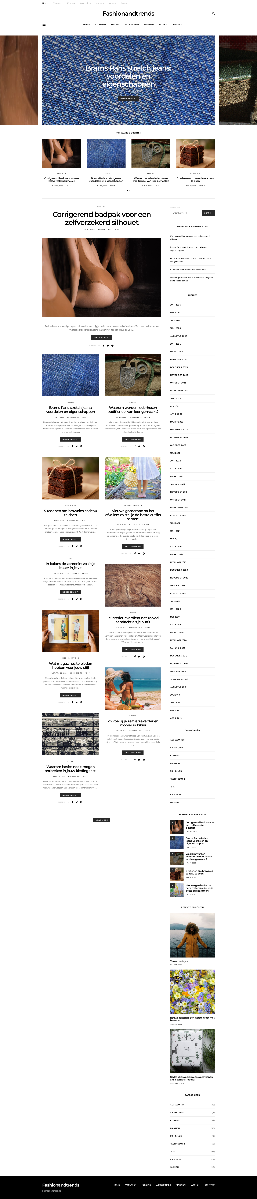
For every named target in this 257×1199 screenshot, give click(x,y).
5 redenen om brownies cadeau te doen (195, 179)
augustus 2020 (178, 593)
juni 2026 (175, 305)
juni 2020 (175, 609)
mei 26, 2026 (191, 186)
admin (135, 92)
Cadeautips (195, 174)
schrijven (176, 771)
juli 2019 (175, 695)
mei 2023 (175, 406)
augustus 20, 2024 (59, 673)
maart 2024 (177, 351)
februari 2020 (178, 640)
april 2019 (176, 718)
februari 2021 (178, 562)
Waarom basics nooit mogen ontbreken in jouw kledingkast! (70, 769)
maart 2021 (176, 554)
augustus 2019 (178, 687)
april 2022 (176, 468)
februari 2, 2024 (177, 1083)
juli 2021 (175, 523)
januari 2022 (177, 484)
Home (45, 3)
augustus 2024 (178, 336)
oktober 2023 (178, 383)
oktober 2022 (178, 445)
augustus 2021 (178, 515)
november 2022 (179, 437)
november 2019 (179, 663)
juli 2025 (175, 320)
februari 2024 (178, 359)
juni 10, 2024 (121, 731)
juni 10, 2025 (121, 627)
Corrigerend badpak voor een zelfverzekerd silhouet (61, 179)
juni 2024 (175, 344)
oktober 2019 (178, 671)
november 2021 (179, 492)
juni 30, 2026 (57, 186)
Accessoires (85, 3)
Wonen (112, 3)
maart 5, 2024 (59, 776)
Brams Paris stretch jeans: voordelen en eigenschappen (128, 76)
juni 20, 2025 (58, 573)
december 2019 (178, 656)
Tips (70, 558)
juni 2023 (175, 398)
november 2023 (179, 375)
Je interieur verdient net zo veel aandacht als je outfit (133, 620)
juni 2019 (175, 702)
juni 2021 (175, 531)
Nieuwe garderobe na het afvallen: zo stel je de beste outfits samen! (133, 515)
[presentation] (19, 80)
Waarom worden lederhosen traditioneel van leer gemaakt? (151, 179)
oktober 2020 (178, 585)
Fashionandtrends (128, 13)
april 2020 (176, 624)
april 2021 (176, 546)
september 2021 (179, 507)
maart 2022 (176, 476)
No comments (104, 230)
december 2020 (179, 570)
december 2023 (179, 367)
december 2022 (179, 429)
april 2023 (176, 414)
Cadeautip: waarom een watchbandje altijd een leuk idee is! (191, 1078)
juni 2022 (175, 461)
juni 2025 (175, 328)
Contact (124, 3)
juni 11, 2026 (124, 92)
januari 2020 (177, 648)
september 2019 (179, 679)
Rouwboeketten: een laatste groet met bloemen (192, 1019)
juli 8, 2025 (121, 524)
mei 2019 (174, 710)
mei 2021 (174, 538)
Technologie (177, 779)
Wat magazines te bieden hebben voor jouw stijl (70, 665)
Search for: (175, 208)
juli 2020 (175, 601)
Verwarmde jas (179, 961)
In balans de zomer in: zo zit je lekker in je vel (70, 566)
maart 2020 (177, 632)
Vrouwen (57, 3)
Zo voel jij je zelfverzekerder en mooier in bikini (133, 723)
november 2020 (179, 578)
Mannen (100, 3)
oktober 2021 (178, 500)
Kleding (71, 3)
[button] (127, 191)
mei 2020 (175, 617)
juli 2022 (175, 453)
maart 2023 (176, 422)
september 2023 (179, 390)
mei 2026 (175, 312)
